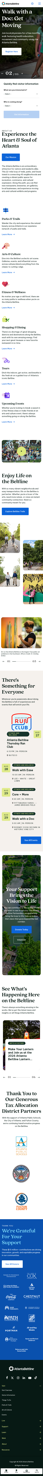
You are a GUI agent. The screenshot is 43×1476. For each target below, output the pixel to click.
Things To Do (6, 1400)
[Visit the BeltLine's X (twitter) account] (12, 1378)
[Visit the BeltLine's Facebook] (7, 1378)
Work (4, 1438)
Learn (4, 1432)
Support (5, 1427)
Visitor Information (8, 1395)
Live (3, 1421)
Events (4, 1415)
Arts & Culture (7, 1410)
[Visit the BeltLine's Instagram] (18, 1378)
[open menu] (39, 3)
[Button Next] (21, 73)
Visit (3, 1386)
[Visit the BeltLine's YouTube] (29, 1378)
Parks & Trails (6, 1405)
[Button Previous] (2, 73)
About (4, 1444)
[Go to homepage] (10, 3)
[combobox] (21, 93)
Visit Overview (7, 1390)
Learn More (7, 234)
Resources (6, 1450)
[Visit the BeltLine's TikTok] (36, 1378)
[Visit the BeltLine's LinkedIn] (24, 1378)
